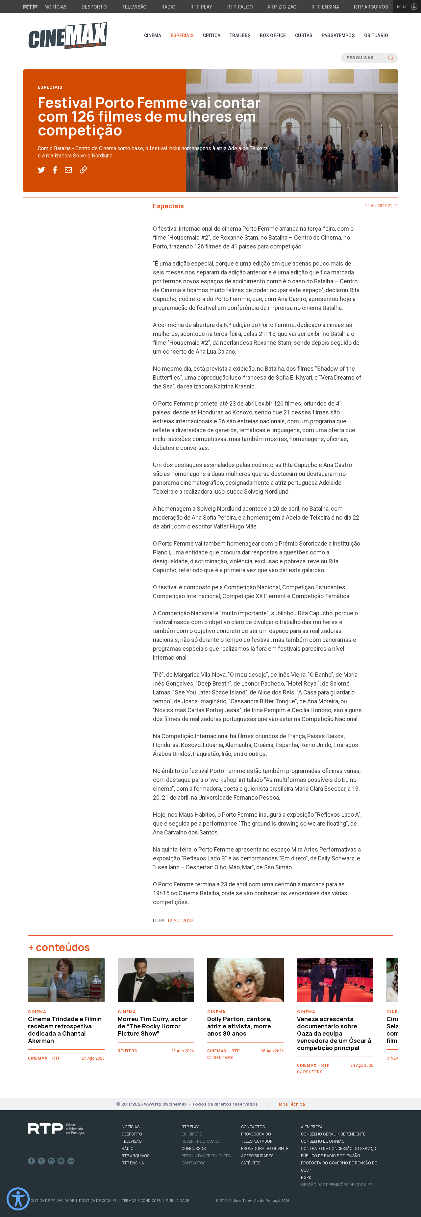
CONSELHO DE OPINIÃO (323, 1141)
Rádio (168, 7)
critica (211, 35)
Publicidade (177, 1201)
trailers (240, 35)
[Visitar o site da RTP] (30, 6)
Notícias (55, 7)
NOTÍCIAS (130, 1127)
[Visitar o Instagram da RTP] (51, 1161)
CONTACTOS (253, 1127)
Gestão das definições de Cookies (336, 1184)
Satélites (250, 1163)
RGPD (306, 1177)
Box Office (273, 35)
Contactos (193, 1163)
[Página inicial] (67, 35)
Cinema (152, 35)
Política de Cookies (98, 1201)
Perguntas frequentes (206, 1156)
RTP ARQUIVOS (135, 1156)
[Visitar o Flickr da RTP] (71, 1161)
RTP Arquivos (371, 7)
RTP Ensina (325, 7)
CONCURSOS (194, 1148)
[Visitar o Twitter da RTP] (41, 1161)
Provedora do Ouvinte (264, 1148)
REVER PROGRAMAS (200, 1141)
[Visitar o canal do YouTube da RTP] (61, 1161)
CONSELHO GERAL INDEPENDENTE (333, 1134)
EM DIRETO (192, 1134)
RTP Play (201, 7)
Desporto (94, 7)
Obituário (376, 35)
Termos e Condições (141, 1201)
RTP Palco (240, 7)
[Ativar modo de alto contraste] (18, 1198)
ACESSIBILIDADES (257, 1156)
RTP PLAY (190, 1127)
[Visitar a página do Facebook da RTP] (31, 1161)
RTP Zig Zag (282, 7)
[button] (45, 170)
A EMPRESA (312, 1127)
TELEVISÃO (132, 1141)
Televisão (134, 7)
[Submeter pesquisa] (391, 58)
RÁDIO (128, 1148)
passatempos (338, 35)
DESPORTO (132, 1134)
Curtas (303, 35)
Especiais (182, 35)
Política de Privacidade (51, 1201)
